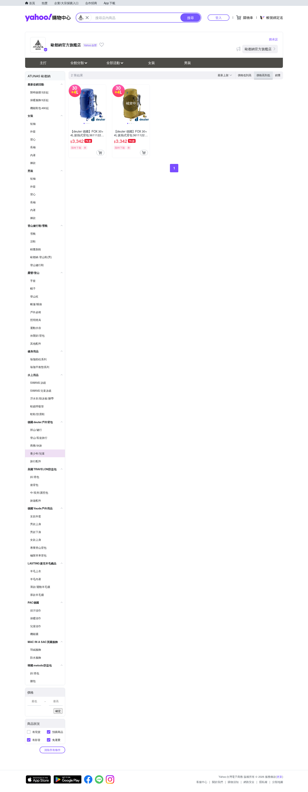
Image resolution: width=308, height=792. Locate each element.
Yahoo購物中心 (48, 18)
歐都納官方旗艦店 (258, 48)
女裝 (151, 62)
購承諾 (273, 39)
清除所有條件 (52, 750)
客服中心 (201, 782)
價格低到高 (244, 75)
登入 (218, 17)
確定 (58, 711)
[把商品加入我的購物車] (100, 152)
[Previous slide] (71, 103)
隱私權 (263, 782)
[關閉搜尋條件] (87, 17)
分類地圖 (277, 782)
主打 (43, 62)
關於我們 (217, 782)
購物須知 (233, 782)
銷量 (278, 75)
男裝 (187, 62)
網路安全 (248, 782)
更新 (279, 777)
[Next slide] (103, 103)
